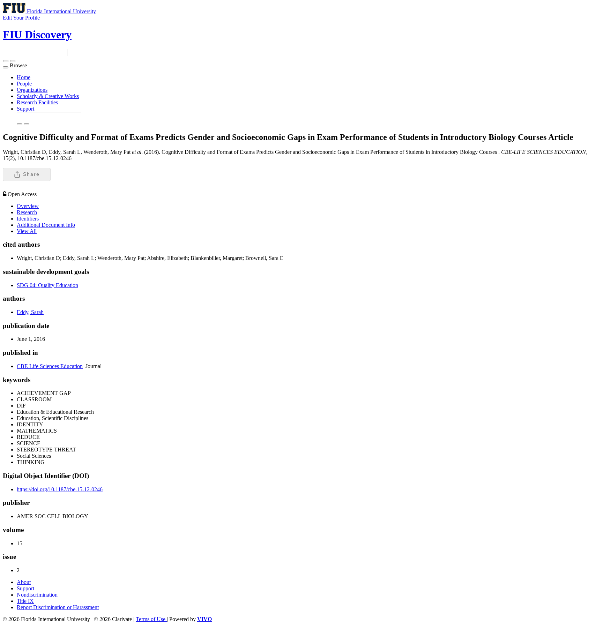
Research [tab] (27, 212)
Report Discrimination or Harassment (58, 607)
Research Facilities (37, 102)
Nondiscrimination (37, 595)
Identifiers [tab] (28, 219)
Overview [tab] (28, 206)
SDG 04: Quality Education (47, 285)
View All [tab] (27, 231)
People (24, 84)
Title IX (25, 601)
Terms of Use (151, 619)
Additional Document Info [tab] (46, 225)
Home (23, 77)
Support (25, 109)
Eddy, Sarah (30, 312)
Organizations (32, 90)
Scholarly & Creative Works (48, 96)
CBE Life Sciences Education (50, 366)
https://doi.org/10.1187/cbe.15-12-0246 (60, 489)
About (24, 582)
